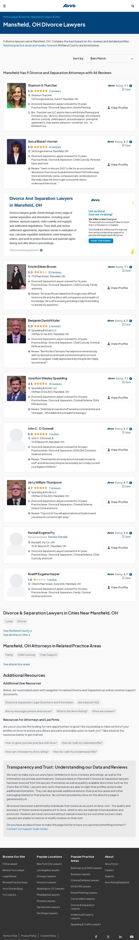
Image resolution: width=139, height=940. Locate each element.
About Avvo (111, 863)
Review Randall (57, 537)
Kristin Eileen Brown (42, 266)
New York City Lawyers (49, 863)
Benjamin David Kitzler (44, 320)
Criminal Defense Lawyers (85, 880)
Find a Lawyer (10, 863)
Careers (109, 870)
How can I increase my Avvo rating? (27, 751)
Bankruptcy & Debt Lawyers (86, 867)
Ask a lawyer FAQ (88, 702)
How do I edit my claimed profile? (82, 743)
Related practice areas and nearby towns (29, 45)
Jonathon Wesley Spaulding (47, 378)
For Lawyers (9, 894)
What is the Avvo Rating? (72, 711)
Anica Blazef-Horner (43, 141)
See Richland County (16, 630)
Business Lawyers (80, 874)
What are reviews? (103, 711)
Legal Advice (9, 876)
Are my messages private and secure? (28, 711)
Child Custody (26, 654)
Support (109, 876)
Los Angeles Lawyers (48, 870)
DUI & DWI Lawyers (81, 886)
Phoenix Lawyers (46, 900)
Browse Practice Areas (15, 882)
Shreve (21, 621)
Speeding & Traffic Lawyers (86, 924)
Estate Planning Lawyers (84, 892)
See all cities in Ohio (15, 634)
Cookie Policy (48, 935)
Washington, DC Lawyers (50, 888)
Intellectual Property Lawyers (82, 916)
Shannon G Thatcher (42, 85)
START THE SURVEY (101, 240)
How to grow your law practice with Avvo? (31, 743)
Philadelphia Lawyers (48, 894)
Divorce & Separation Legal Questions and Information (39, 702)
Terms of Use (10, 935)
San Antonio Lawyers (48, 906)
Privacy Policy (29, 935)
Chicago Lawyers (46, 876)
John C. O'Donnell (40, 428)
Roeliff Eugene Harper (44, 574)
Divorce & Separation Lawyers (83, 906)
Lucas (9, 621)
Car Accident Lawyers (83, 898)
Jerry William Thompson (45, 482)
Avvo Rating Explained (117, 882)
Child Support (48, 654)
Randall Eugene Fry (41, 533)
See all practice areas (16, 664)
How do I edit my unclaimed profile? (75, 751)
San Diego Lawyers (47, 913)
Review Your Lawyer (13, 870)
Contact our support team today (27, 829)
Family (9, 654)
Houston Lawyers (46, 882)
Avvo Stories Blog (13, 888)
